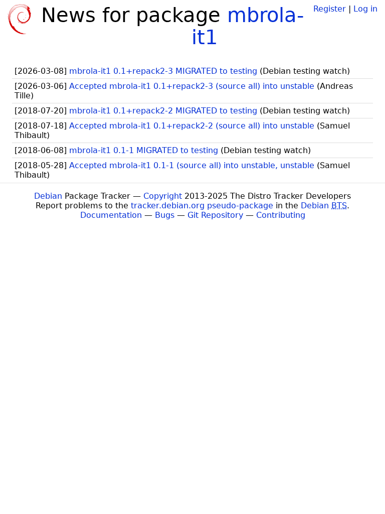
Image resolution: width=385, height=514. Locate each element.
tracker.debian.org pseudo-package (202, 205)
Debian (48, 196)
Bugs (164, 215)
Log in (365, 9)
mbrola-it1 (247, 26)
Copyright (162, 196)
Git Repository (215, 215)
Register (329, 9)
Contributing (280, 215)
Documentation (111, 215)
